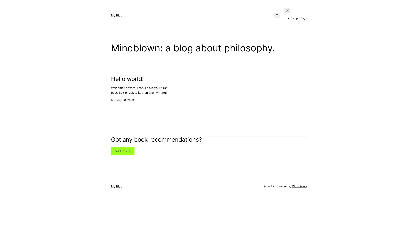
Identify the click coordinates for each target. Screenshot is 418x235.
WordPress (299, 186)
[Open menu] (277, 15)
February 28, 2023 (122, 100)
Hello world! (127, 78)
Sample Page (299, 18)
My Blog (116, 15)
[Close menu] (287, 10)
